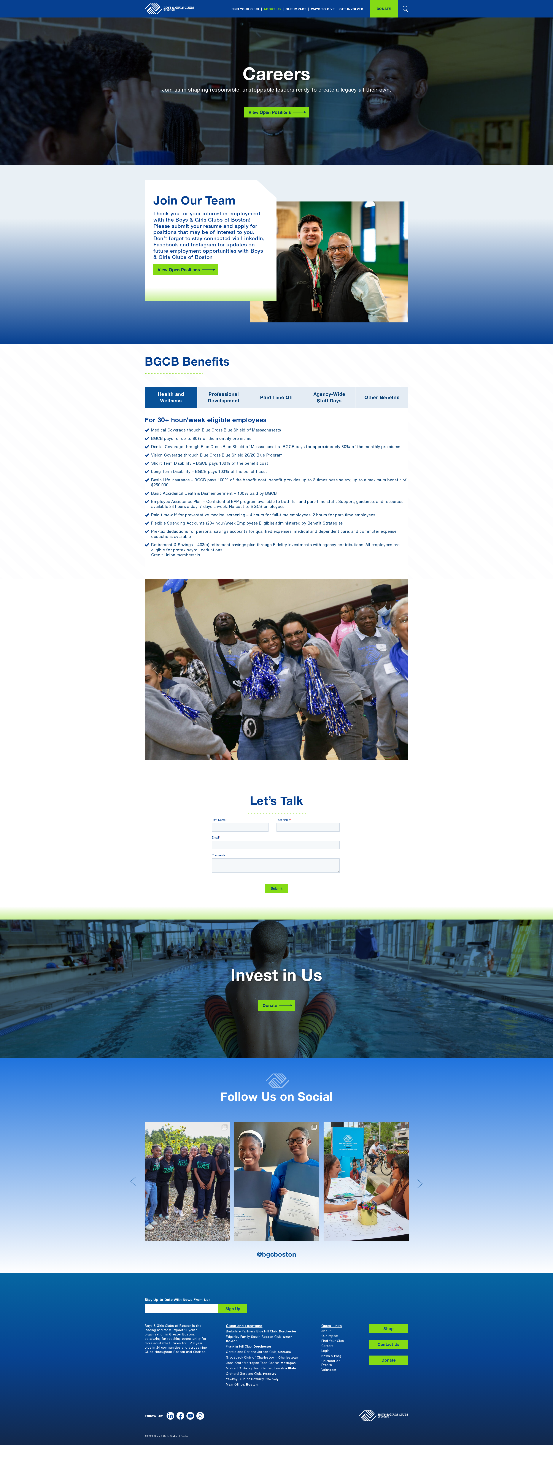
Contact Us (389, 1344)
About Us (272, 9)
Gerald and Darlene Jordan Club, (258, 1352)
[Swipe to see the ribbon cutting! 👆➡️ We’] (366, 1181)
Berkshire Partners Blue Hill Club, (261, 1331)
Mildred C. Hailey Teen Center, (261, 1368)
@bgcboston (276, 1254)
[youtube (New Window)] (190, 1416)
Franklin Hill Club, (248, 1346)
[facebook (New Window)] (180, 1416)
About (326, 1331)
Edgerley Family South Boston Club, (259, 1339)
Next (397, 669)
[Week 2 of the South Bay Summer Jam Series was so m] (276, 1181)
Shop (388, 1328)
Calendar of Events (330, 1363)
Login (325, 1351)
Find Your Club (245, 9)
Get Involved (351, 9)
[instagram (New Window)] (200, 1416)
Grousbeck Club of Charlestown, (262, 1357)
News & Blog (331, 1356)
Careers (327, 1346)
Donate (384, 9)
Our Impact (296, 9)
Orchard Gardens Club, (251, 1373)
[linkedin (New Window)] (170, 1416)
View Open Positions (270, 112)
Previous (155, 671)
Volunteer (328, 1370)
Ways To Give (323, 9)
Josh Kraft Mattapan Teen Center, (261, 1363)
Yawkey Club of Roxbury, (252, 1379)
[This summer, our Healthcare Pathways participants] (187, 1181)
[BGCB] (169, 8)
